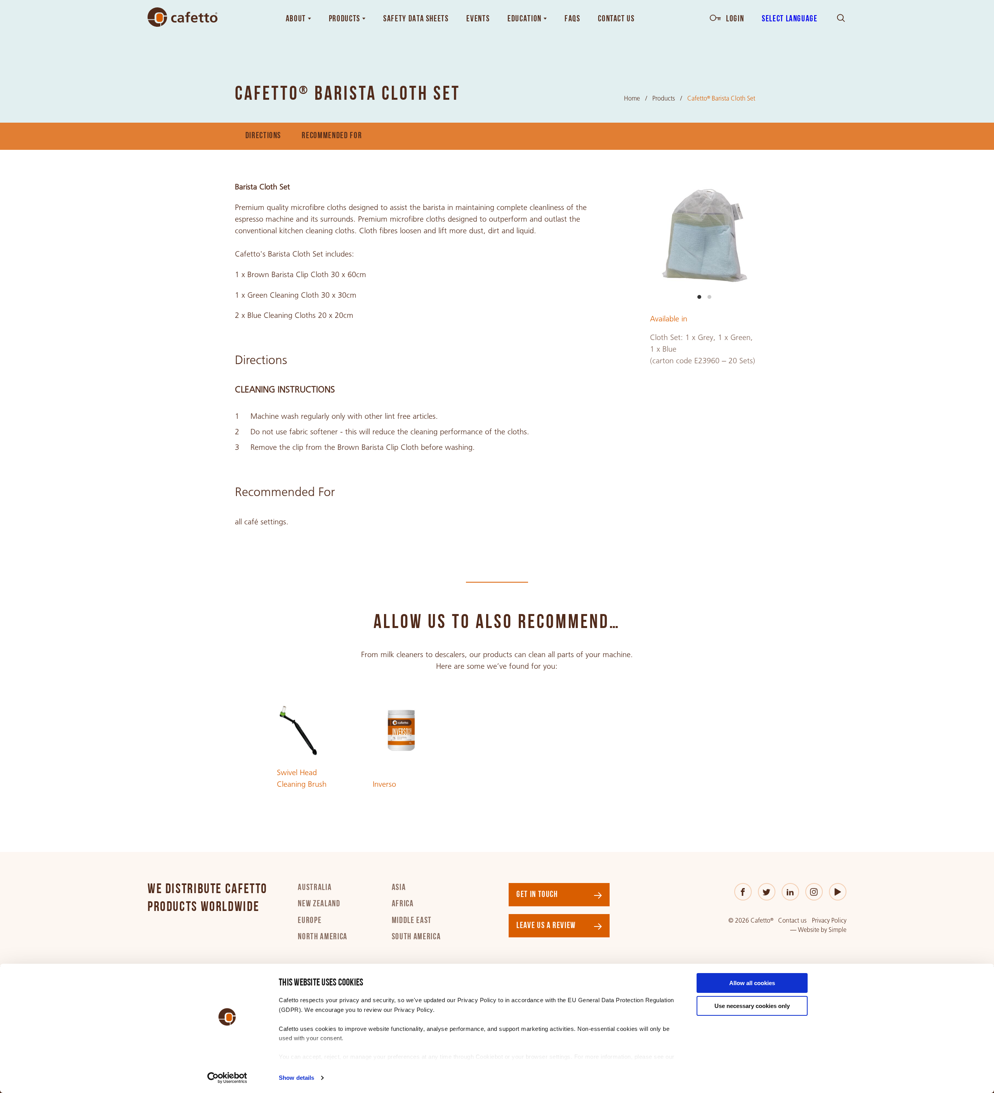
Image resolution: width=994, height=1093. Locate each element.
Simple (837, 929)
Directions (263, 136)
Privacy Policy (829, 920)
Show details (296, 1077)
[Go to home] (182, 17)
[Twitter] (766, 891)
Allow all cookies (752, 983)
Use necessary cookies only (752, 1006)
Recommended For (332, 136)
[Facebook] (743, 891)
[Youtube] (837, 891)
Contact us (792, 920)
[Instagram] (814, 891)
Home (632, 98)
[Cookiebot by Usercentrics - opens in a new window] (227, 1078)
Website (808, 929)
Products (663, 98)
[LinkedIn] (790, 891)
